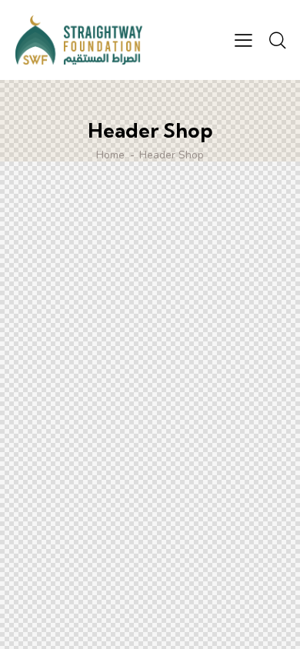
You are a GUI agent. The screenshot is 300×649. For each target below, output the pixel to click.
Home (110, 155)
